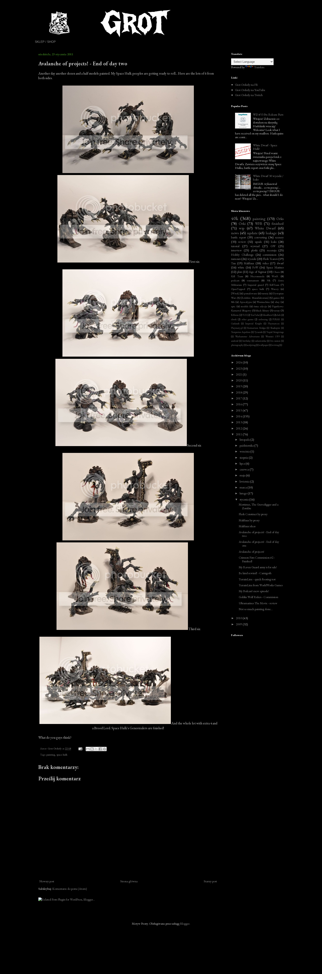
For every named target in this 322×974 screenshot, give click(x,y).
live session (275, 340)
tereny (277, 310)
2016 (239, 404)
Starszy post (210, 881)
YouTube (255, 314)
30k (269, 280)
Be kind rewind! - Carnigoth (255, 573)
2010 (239, 618)
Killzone (235, 314)
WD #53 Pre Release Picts (268, 114)
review (242, 242)
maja (243, 475)
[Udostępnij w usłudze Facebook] (100, 749)
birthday (246, 340)
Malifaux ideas (247, 526)
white (241, 267)
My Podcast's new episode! (254, 591)
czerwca (245, 469)
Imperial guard (256, 285)
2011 (239, 434)
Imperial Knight (253, 323)
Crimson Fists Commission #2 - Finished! (257, 559)
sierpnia (244, 457)
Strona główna (129, 881)
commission (269, 255)
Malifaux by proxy (249, 520)
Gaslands (235, 323)
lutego (244, 493)
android (234, 340)
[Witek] (235, 293)
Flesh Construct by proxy (253, 514)
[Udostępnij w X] (96, 749)
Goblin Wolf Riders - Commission (258, 597)
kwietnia (245, 481)
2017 (239, 398)
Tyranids (258, 332)
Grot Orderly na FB (246, 85)
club (278, 314)
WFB (258, 223)
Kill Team (237, 276)
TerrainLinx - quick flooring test (257, 579)
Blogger (184, 924)
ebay (277, 302)
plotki (254, 250)
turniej (265, 293)
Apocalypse (246, 302)
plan (239, 272)
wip (241, 228)
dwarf (280, 263)
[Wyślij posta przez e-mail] (80, 748)
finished (278, 223)
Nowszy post (46, 881)
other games (248, 319)
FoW (255, 267)
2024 (239, 362)
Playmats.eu (274, 323)
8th (233, 302)
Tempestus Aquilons (240, 332)
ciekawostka (260, 340)
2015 (239, 410)
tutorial (235, 246)
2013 (239, 422)
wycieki (251, 259)
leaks (273, 242)
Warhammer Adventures (247, 336)
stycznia (244, 499)
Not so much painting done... (256, 609)
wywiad (255, 246)
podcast (235, 280)
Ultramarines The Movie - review (258, 603)
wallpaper (264, 345)
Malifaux (249, 263)
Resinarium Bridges (256, 327)
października (247, 445)
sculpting (251, 345)
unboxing (263, 319)
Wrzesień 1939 (272, 336)
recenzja (271, 250)
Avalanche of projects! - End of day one (259, 543)
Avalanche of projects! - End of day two (259, 534)
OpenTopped (238, 289)
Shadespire (275, 327)
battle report (238, 237)
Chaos (276, 272)
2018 (239, 392)
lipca (243, 463)
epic (233, 306)
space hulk (62, 754)
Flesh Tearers (270, 259)
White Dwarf (265, 228)
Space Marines (275, 267)
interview (236, 250)
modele (244, 306)
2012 (239, 428)
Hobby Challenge (242, 255)
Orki (242, 223)
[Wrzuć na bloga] (92, 749)
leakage (271, 233)
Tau (233, 263)
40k (234, 218)
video (265, 263)
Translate (259, 67)
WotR (275, 276)
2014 (239, 416)
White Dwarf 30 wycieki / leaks (268, 178)
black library (262, 310)
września (245, 451)
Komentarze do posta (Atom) (69, 889)
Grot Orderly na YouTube (250, 90)
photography (237, 345)
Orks (280, 218)
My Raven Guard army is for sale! (258, 567)
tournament (253, 280)
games (276, 298)
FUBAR (276, 319)
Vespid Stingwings (275, 332)
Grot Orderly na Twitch (249, 95)
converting (260, 237)
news (235, 233)
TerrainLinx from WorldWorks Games (261, 585)
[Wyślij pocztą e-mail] (88, 749)
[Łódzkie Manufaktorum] (254, 298)
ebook (234, 319)
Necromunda (257, 276)
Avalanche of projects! (251, 552)
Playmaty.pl (237, 327)
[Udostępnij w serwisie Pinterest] (104, 749)
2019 (239, 386)
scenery (279, 237)
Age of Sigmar (257, 272)
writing (275, 345)
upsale (258, 242)
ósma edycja (260, 306)
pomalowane (250, 293)
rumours (236, 259)
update (252, 233)
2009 (239, 624)
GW (273, 246)
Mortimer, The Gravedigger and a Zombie (258, 506)
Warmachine (263, 302)
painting (50, 754)
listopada (245, 439)
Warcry (275, 289)
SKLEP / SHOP (45, 41)
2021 (239, 374)
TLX (244, 314)
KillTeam (274, 285)
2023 (239, 368)
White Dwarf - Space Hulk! (265, 147)
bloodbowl (268, 314)
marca (244, 487)
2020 (239, 380)
